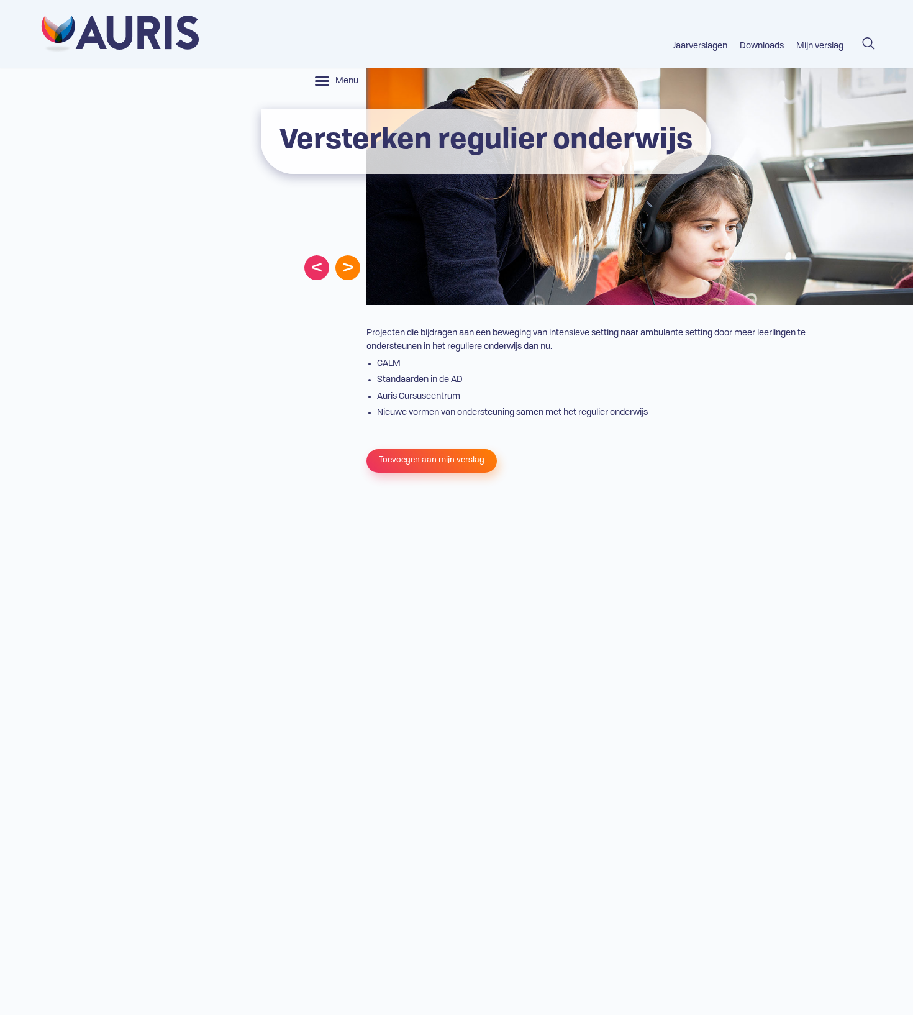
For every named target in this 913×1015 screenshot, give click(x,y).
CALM (389, 363)
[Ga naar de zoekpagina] (868, 37)
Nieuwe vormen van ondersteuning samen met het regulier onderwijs (512, 412)
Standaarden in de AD (420, 379)
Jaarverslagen (700, 46)
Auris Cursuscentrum (418, 396)
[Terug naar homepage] (115, 34)
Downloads (762, 46)
